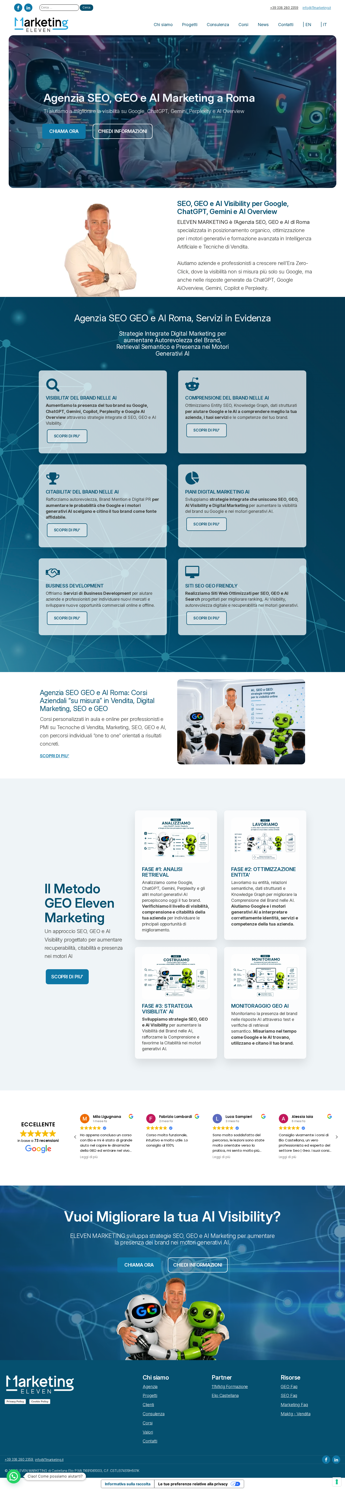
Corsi (243, 24)
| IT (324, 24)
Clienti (148, 1404)
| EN (307, 24)
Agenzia (150, 1386)
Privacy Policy (15, 1401)
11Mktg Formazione (230, 1386)
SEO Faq (289, 1395)
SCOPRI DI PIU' (67, 436)
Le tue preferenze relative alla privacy (193, 1484)
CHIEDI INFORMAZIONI (122, 131)
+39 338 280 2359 (284, 8)
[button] (336, 1136)
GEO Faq (289, 1386)
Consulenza (218, 24)
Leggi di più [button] (89, 1157)
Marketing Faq (294, 1404)
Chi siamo (163, 24)
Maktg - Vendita (295, 1413)
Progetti (189, 24)
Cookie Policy (39, 1401)
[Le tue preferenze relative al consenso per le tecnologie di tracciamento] (336, 1481)
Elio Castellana (225, 1395)
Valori (148, 1432)
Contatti (285, 24)
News (263, 24)
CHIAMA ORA (64, 131)
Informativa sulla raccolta (127, 1484)
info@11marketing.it (317, 8)
